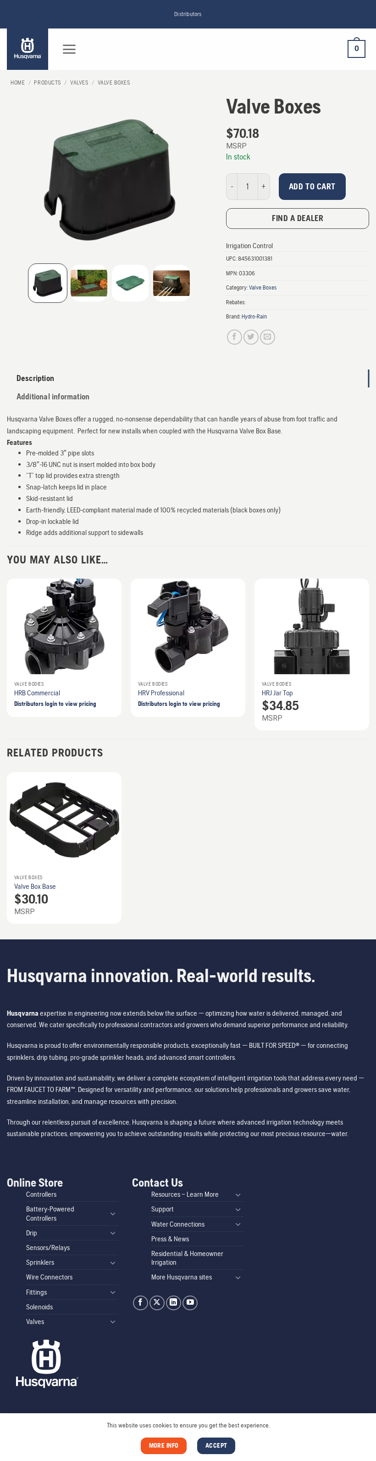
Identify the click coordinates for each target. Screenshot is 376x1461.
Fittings (36, 1292)
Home (18, 82)
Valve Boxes (114, 82)
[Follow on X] (157, 1303)
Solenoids (39, 1306)
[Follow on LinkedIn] (173, 1303)
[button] (69, 49)
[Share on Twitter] (251, 337)
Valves (79, 82)
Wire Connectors (49, 1277)
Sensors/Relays (48, 1247)
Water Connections (178, 1224)
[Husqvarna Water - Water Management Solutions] (28, 49)
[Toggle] (112, 1213)
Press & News (170, 1238)
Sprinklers (40, 1262)
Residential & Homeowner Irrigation (187, 1258)
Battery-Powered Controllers (50, 1213)
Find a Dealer (297, 218)
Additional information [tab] (53, 396)
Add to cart (312, 186)
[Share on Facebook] (234, 337)
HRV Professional (161, 692)
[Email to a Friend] (267, 337)
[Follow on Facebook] (140, 1303)
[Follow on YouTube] (190, 1303)
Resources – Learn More (185, 1194)
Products (47, 82)
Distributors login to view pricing (55, 703)
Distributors (187, 14)
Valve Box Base (35, 886)
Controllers (41, 1194)
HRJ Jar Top (277, 692)
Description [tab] (35, 378)
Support (162, 1209)
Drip (31, 1232)
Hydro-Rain (254, 316)
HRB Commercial (37, 692)
